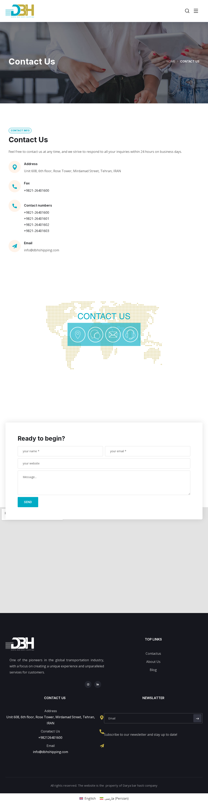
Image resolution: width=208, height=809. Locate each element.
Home (171, 61)
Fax (27, 183)
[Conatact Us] (102, 731)
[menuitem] (87, 798)
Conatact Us (50, 731)
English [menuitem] (90, 798)
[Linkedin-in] (97, 684)
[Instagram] (88, 684)
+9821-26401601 (36, 218)
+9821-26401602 (36, 224)
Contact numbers (38, 205)
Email (28, 243)
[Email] (102, 746)
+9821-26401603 (36, 231)
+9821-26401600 (36, 190)
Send (28, 502)
